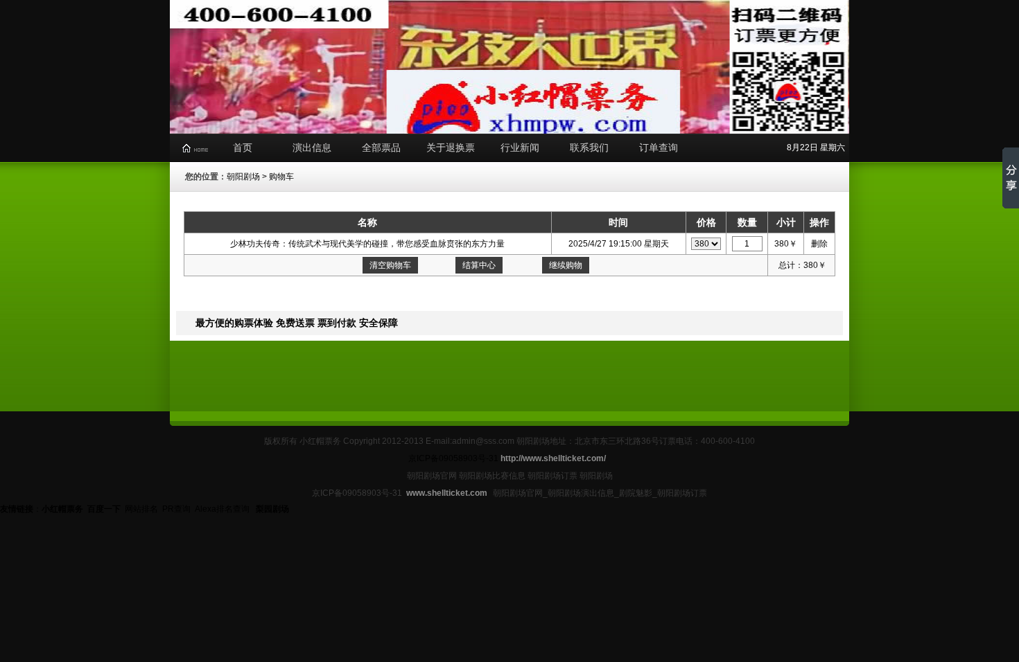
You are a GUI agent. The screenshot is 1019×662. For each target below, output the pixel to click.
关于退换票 (450, 147)
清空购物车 (390, 265)
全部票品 (381, 147)
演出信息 (312, 147)
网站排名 (141, 509)
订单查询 (658, 147)
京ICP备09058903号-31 (453, 458)
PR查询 (176, 509)
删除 (819, 244)
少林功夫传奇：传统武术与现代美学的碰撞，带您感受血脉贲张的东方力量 (367, 244)
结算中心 (479, 265)
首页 (242, 147)
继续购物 (565, 265)
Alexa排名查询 (223, 509)
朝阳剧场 (243, 176)
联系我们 (589, 147)
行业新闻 (519, 147)
